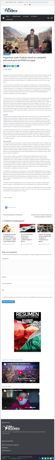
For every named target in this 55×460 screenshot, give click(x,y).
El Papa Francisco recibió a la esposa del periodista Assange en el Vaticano (41, 215)
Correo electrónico (7, 283)
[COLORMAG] (11, 425)
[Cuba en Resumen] (3, 18)
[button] (9, 16)
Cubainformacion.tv (6, 450)
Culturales (26, 16)
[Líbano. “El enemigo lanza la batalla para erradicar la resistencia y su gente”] (45, 225)
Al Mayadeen (5, 447)
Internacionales (16, 16)
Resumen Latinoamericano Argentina (10, 445)
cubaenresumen (16, 63)
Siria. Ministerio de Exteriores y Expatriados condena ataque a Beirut (27, 238)
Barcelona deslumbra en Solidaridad (12, 215)
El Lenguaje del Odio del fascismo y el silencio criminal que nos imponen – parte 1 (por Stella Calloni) (9, 238)
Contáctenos (9, 19)
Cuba (7, 16)
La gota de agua (6, 386)
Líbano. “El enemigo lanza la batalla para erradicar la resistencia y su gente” (45, 238)
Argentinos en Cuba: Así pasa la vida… (13, 360)
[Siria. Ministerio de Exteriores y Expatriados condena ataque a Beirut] (27, 225)
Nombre (4, 277)
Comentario (5, 258)
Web (3, 290)
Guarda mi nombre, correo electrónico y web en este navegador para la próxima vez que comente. (28, 297)
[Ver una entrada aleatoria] (51, 18)
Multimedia (34, 16)
